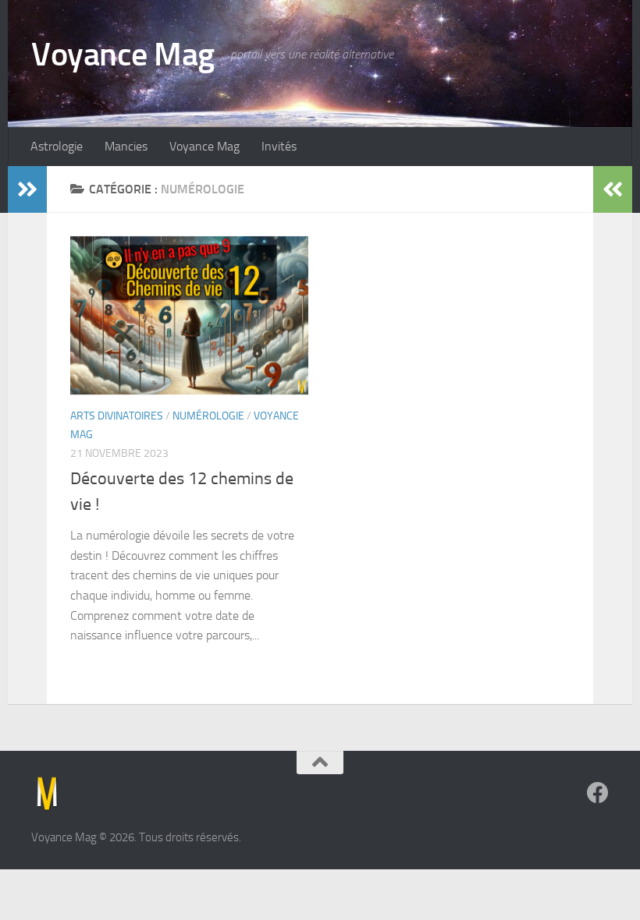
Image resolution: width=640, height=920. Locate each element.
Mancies (126, 146)
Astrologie (56, 146)
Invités (279, 146)
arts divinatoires (116, 416)
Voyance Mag (123, 54)
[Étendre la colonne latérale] (27, 189)
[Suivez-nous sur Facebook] (598, 793)
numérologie (208, 416)
